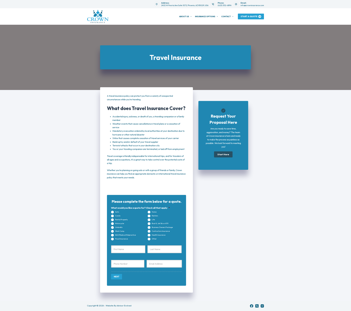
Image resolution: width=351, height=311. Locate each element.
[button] (223, 154)
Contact (226, 16)
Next (116, 276)
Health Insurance (158, 235)
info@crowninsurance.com (252, 5)
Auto (117, 212)
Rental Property (121, 219)
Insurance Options (205, 16)
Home (154, 212)
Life (153, 219)
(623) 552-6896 (224, 5)
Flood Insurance (121, 239)
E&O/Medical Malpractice (125, 235)
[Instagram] (262, 306)
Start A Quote (249, 16)
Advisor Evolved (124, 305)
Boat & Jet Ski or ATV (160, 223)
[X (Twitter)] (257, 306)
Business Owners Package (162, 227)
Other (154, 239)
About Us (184, 16)
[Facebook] (251, 306)
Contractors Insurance (161, 231)
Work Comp (119, 231)
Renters (155, 216)
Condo (117, 216)
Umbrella (118, 227)
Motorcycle (119, 223)
